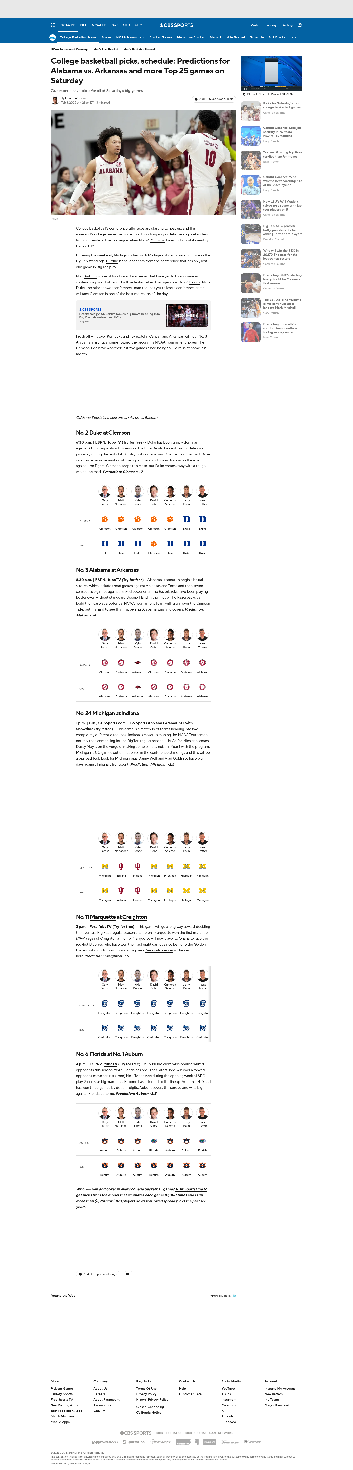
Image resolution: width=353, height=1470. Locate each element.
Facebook (229, 1405)
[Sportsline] (134, 1441)
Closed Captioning (150, 1407)
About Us (100, 1389)
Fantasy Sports (62, 1394)
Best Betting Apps (64, 1405)
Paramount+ (173, 668)
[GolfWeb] (252, 1442)
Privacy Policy (146, 1394)
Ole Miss (178, 348)
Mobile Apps (60, 1422)
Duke (80, 288)
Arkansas (176, 336)
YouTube (228, 1389)
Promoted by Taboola (221, 1132)
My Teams (272, 1400)
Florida (194, 282)
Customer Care (190, 1394)
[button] (294, 37)
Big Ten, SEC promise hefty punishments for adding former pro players (282, 230)
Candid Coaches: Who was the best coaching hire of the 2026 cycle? (282, 181)
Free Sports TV (62, 1400)
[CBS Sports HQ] (168, 1433)
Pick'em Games (62, 1389)
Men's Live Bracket (105, 49)
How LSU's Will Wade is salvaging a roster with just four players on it (282, 205)
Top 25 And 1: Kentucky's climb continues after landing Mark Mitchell (282, 304)
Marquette (103, 808)
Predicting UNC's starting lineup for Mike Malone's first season (282, 279)
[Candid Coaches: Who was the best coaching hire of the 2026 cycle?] (251, 185)
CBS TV (99, 1411)
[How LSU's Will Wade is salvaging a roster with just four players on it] (251, 209)
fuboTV (114, 388)
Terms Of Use (146, 1389)
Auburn (90, 276)
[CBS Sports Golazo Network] (209, 1433)
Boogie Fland (137, 543)
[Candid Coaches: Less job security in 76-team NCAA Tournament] (251, 136)
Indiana (121, 767)
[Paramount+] (160, 1441)
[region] (271, 73)
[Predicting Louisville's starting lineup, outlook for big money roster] (251, 332)
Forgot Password (277, 1405)
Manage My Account (280, 1389)
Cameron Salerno (76, 98)
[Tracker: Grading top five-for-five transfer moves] (251, 160)
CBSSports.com (112, 668)
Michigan (157, 240)
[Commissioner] (187, 1440)
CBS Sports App (141, 668)
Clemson (97, 294)
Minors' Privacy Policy (152, 1400)
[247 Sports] (105, 1441)
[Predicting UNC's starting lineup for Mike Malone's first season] (251, 283)
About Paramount (106, 1400)
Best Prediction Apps (66, 1411)
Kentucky (114, 336)
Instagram (229, 1400)
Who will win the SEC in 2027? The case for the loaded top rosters (281, 254)
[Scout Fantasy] (230, 1442)
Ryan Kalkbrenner (159, 841)
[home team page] (105, 465)
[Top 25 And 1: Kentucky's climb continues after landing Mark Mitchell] (251, 308)
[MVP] (209, 1440)
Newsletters (274, 1394)
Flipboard (229, 1422)
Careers (99, 1394)
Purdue (112, 261)
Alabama (83, 342)
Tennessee (143, 967)
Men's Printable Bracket (139, 49)
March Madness (62, 1416)
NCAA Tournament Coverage (69, 49)
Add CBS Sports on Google (216, 99)
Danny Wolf (147, 704)
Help (182, 1389)
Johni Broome (126, 973)
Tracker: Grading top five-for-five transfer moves (282, 154)
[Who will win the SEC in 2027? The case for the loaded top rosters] (251, 258)
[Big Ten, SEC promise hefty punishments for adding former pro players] (251, 234)
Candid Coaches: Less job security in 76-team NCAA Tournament (282, 132)
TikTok (226, 1394)
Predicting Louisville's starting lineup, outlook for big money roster (280, 328)
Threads (227, 1416)
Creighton (134, 808)
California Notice (148, 1412)
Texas (134, 336)
